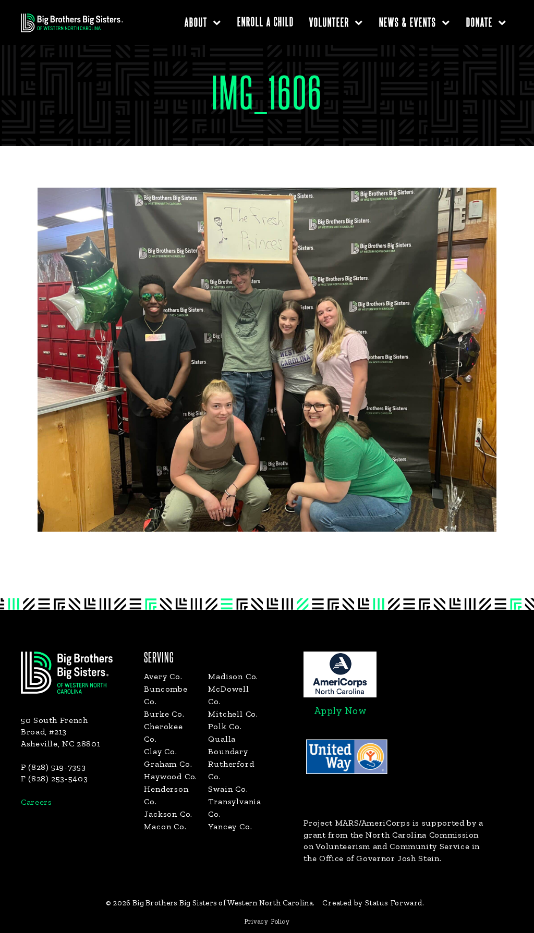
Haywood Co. (170, 776)
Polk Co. (224, 726)
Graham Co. (168, 764)
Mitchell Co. (233, 714)
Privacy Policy (266, 921)
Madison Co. (233, 676)
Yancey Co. (230, 826)
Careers (36, 802)
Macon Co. (165, 826)
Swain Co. (228, 789)
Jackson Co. (168, 814)
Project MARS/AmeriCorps (357, 823)
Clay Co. (160, 751)
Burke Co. (164, 714)
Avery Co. (163, 676)
